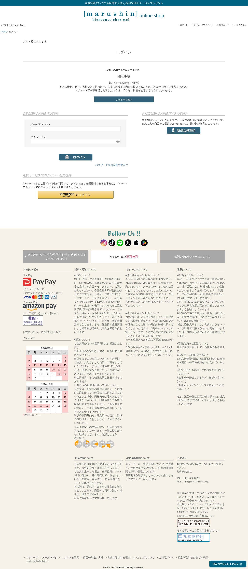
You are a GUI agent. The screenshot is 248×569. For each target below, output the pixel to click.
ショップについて (144, 557)
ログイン (184, 25)
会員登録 (195, 25)
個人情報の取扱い (38, 561)
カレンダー (29, 337)
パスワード (39, 137)
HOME (4, 32)
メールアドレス (41, 124)
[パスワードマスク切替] (117, 141)
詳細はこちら (109, 434)
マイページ (208, 25)
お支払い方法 (30, 269)
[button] (76, 195)
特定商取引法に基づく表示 (193, 557)
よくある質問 (71, 557)
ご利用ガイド (223, 25)
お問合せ (182, 458)
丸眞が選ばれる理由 (118, 557)
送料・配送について (85, 269)
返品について (184, 269)
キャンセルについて (136, 269)
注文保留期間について (138, 458)
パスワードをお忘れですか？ (111, 165)
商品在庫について (84, 458)
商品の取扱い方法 (93, 557)
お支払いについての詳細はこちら (42, 332)
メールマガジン (239, 25)
